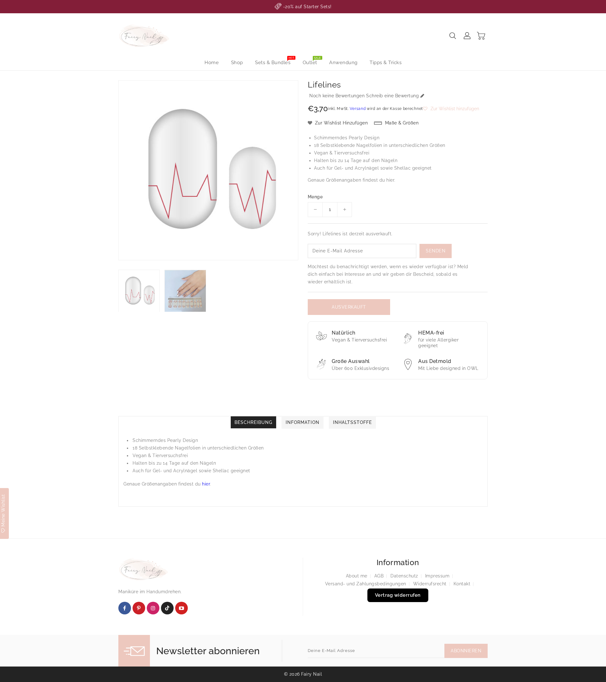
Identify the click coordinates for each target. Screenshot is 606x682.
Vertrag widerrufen (398, 595)
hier (390, 180)
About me (356, 575)
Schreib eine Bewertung (392, 95)
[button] (451, 109)
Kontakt (462, 583)
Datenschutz (404, 575)
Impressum (437, 575)
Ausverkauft (349, 307)
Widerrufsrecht (430, 583)
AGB (379, 575)
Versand (357, 108)
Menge (315, 197)
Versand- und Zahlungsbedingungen (365, 583)
